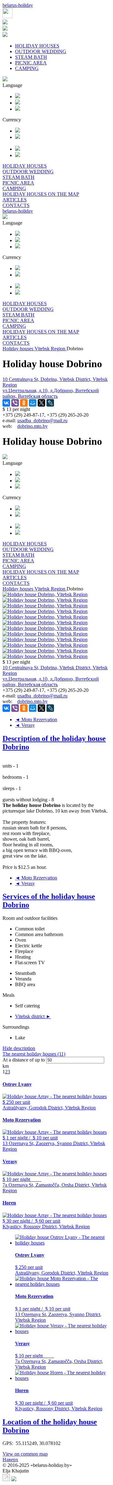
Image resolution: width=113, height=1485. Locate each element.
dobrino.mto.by (32, 426)
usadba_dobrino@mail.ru (42, 420)
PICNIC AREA (31, 62)
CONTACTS (16, 205)
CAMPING (27, 68)
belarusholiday (18, 5)
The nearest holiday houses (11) (34, 1054)
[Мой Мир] (32, 403)
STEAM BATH (31, 57)
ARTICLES (15, 199)
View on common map (25, 1454)
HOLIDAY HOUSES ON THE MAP (41, 194)
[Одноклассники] (24, 403)
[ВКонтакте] (6, 403)
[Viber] (15, 403)
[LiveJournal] (50, 403)
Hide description (19, 1048)
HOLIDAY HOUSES (37, 45)
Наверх (10, 1459)
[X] (41, 403)
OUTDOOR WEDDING (40, 51)
